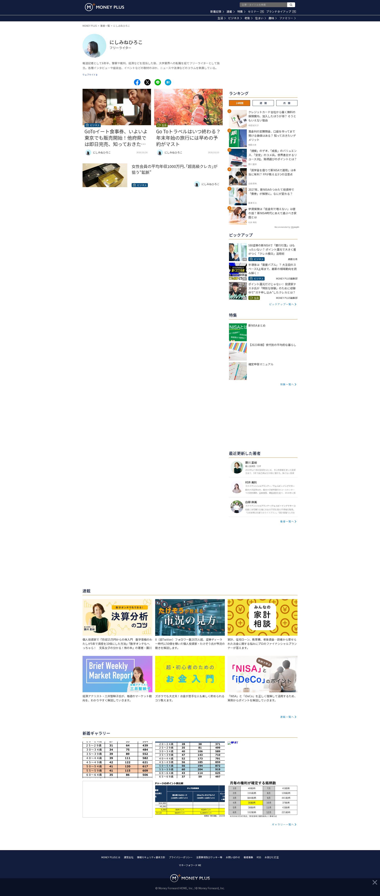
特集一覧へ (287, 384)
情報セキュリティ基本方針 (151, 857)
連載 (229, 11)
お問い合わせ (233, 857)
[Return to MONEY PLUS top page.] (104, 7)
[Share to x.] (147, 82)
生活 (220, 18)
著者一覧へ (287, 521)
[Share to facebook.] (137, 82)
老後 (247, 18)
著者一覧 (105, 25)
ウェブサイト (89, 74)
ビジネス (233, 18)
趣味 (271, 18)
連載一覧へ (287, 716)
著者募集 (248, 857)
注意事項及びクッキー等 (209, 857)
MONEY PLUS (90, 25)
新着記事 (215, 11)
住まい (259, 18)
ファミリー (286, 18)
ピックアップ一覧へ (281, 304)
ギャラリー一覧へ (283, 824)
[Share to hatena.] (168, 82)
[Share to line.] (158, 82)
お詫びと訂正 (272, 857)
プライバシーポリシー (181, 857)
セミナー (255, 11)
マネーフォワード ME (190, 865)
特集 (240, 11)
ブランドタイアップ (280, 11)
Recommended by (282, 226)
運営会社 (128, 857)
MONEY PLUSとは (110, 857)
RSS (259, 857)
